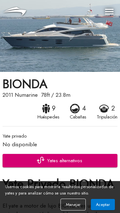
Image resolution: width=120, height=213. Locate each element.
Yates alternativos (64, 160)
